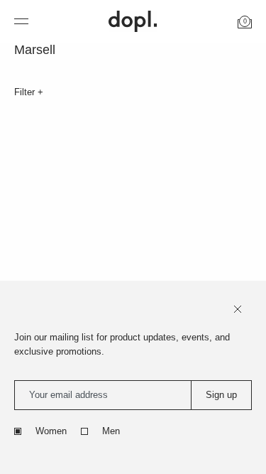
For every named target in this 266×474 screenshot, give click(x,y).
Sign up (221, 394)
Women (51, 431)
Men (111, 431)
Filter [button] (26, 92)
